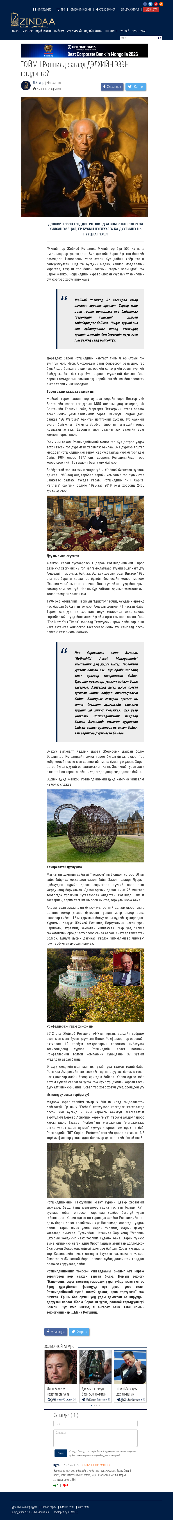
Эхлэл (16, 31)
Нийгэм (59, 31)
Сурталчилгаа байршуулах (24, 1507)
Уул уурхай (74, 31)
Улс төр (28, 31)
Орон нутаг (139, 31)
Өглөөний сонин (81, 9)
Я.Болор (38, 82)
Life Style (111, 31)
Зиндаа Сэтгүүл (130, 9)
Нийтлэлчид (43, 9)
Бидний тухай (67, 1507)
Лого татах (83, 1507)
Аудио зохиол (106, 9)
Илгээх (60, 1453)
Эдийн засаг (43, 31)
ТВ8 (62, 9)
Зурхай (124, 31)
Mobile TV (151, 9)
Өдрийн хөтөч (93, 31)
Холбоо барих (48, 1507)
